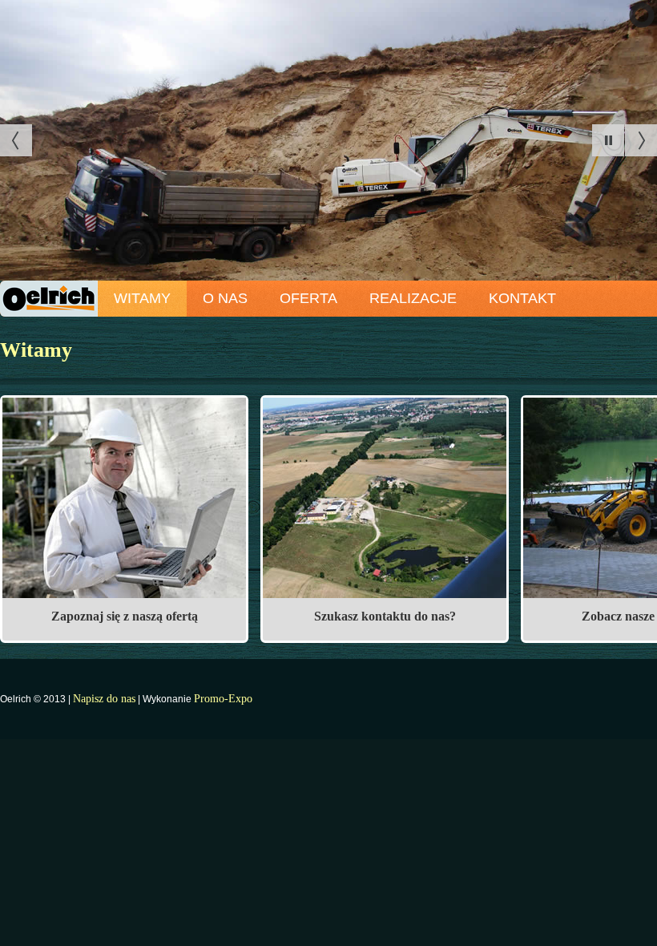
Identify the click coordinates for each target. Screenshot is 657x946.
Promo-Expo (223, 699)
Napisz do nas (104, 699)
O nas (225, 298)
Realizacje (413, 298)
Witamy (142, 298)
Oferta (308, 298)
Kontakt (522, 298)
